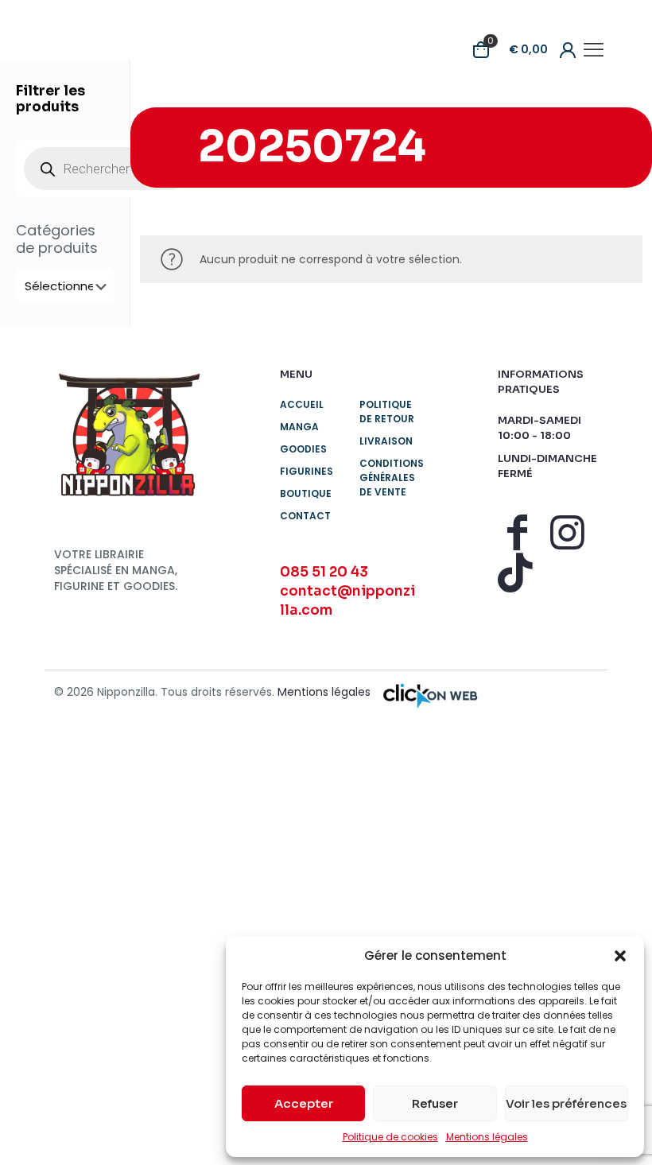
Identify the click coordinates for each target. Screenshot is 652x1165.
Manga (299, 426)
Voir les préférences (566, 1103)
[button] (620, 956)
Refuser (435, 1103)
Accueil (302, 404)
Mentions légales (487, 1137)
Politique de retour (386, 411)
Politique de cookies (390, 1137)
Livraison (386, 441)
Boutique (306, 493)
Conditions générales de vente (389, 477)
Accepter (303, 1103)
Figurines (306, 471)
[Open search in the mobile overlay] (107, 168)
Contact (305, 515)
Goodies (303, 449)
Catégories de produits (57, 239)
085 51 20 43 (324, 572)
